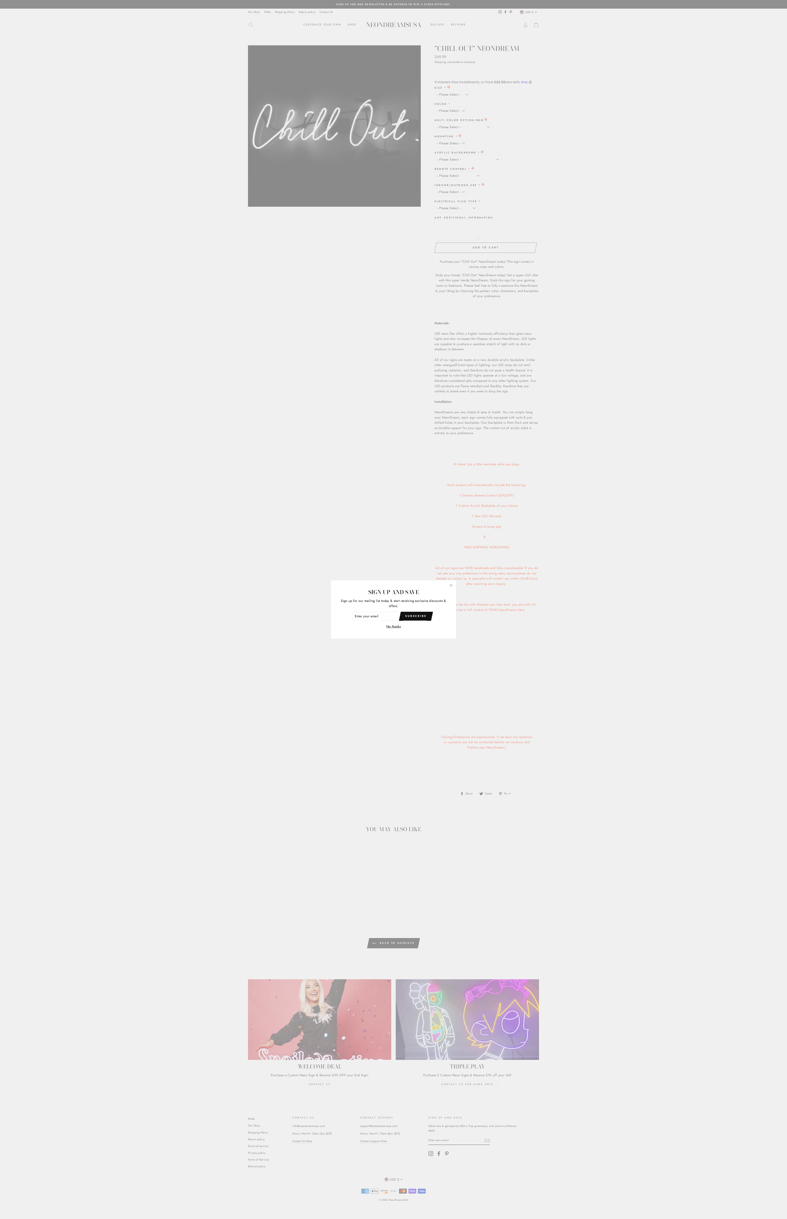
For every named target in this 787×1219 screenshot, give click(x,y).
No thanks (393, 626)
